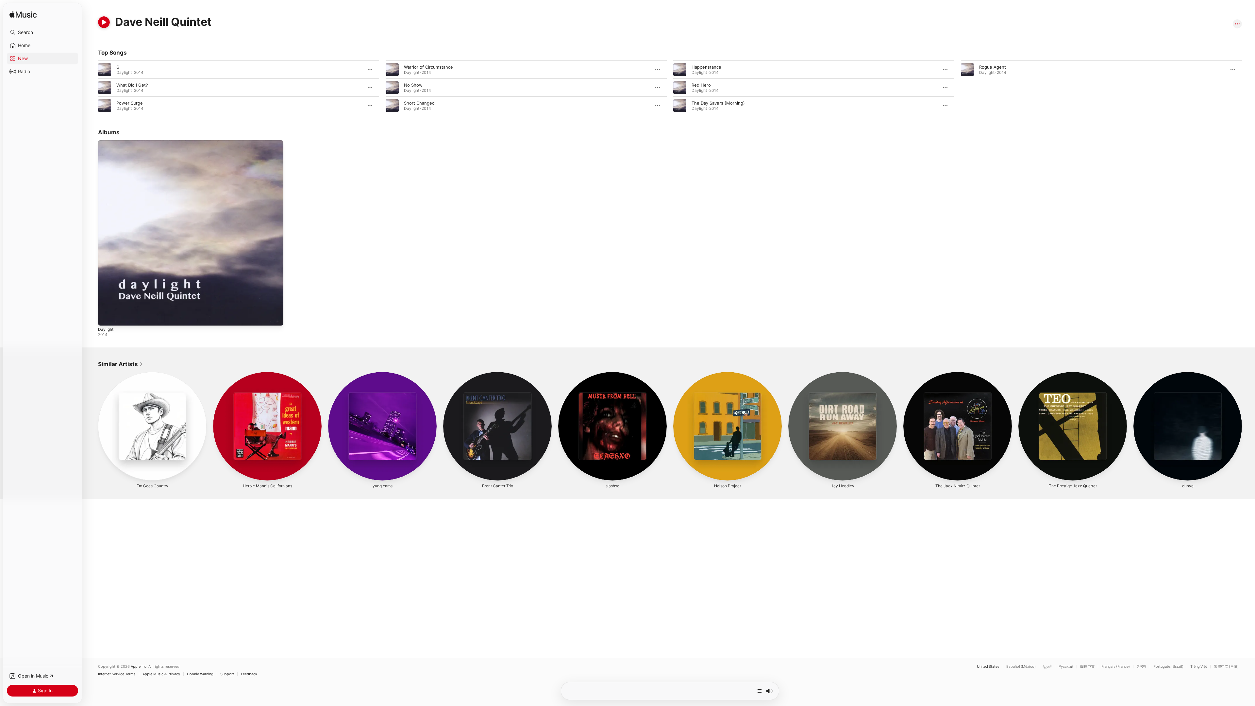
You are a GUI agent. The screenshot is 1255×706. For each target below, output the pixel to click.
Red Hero (701, 85)
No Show (413, 85)
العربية (1047, 666)
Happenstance (706, 67)
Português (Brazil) (1168, 666)
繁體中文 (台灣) (1226, 666)
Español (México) (1021, 666)
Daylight (106, 142)
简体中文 (1087, 666)
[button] (42, 32)
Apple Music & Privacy (161, 674)
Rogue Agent (992, 67)
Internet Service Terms (117, 674)
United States (988, 666)
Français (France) (1115, 666)
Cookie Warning (200, 674)
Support (227, 674)
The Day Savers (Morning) (718, 103)
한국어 (1141, 666)
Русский (1066, 666)
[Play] (104, 22)
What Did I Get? (132, 85)
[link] (120, 364)
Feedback (249, 674)
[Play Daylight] (106, 317)
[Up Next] (759, 691)
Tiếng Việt (1198, 666)
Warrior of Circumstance (428, 67)
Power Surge (129, 103)
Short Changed (419, 103)
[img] (23, 15)
